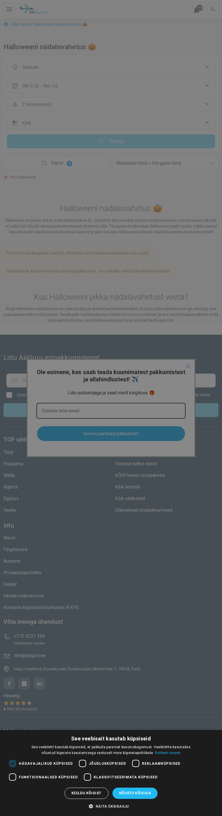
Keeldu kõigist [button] (86, 793)
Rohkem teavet (167, 753)
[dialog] (111, 773)
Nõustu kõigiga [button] (135, 793)
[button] (111, 806)
